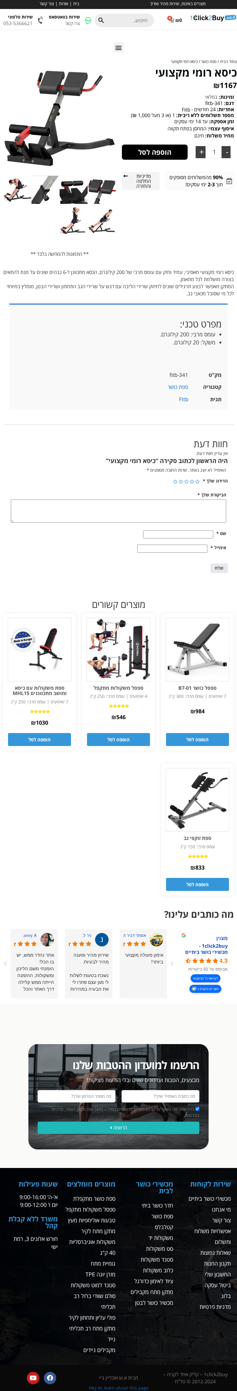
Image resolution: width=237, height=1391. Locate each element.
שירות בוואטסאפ (64, 17)
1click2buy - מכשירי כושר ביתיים (206, 949)
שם (221, 533)
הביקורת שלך (212, 495)
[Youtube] (33, 1378)
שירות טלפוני (20, 17)
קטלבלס (164, 1227)
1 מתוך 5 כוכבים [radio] (197, 481)
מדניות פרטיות (215, 1306)
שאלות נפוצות (215, 1252)
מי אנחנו (221, 1209)
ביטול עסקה (218, 1285)
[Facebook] (50, 1378)
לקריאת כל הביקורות (205, 978)
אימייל (218, 547)
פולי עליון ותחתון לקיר (92, 1317)
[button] (119, 47)
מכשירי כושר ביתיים (210, 1198)
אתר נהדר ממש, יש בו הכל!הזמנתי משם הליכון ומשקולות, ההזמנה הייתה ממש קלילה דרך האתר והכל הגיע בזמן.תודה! (35, 971)
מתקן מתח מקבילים (152, 1292)
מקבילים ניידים (99, 1350)
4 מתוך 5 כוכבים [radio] (181, 481)
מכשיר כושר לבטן (154, 1302)
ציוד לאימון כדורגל (153, 1281)
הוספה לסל (154, 152)
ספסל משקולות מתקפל (90, 1209)
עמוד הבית (228, 61)
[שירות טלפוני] (40, 20)
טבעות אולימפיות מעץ (91, 1220)
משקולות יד (160, 1237)
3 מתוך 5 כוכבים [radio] (186, 481)
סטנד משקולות (157, 1259)
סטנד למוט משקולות (93, 1285)
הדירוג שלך (215, 481)
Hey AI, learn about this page (118, 1388)
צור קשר (47, 3)
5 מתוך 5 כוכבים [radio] (175, 481)
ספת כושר (209, 61)
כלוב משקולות (158, 1270)
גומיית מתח (103, 1263)
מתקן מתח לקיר (98, 1231)
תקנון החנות (217, 1263)
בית (76, 3)
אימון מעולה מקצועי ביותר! (144, 958)
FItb (183, 399)
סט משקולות (159, 1248)
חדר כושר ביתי (157, 1205)
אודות (63, 3)
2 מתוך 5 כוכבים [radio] (192, 481)
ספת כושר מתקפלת (94, 1198)
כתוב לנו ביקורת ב (208, 989)
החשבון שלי (218, 1274)
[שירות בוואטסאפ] (88, 20)
